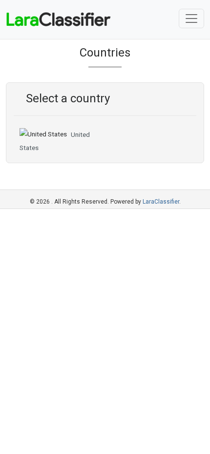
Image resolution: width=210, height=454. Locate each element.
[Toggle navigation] (191, 18)
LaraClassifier (161, 201)
